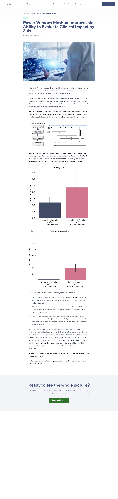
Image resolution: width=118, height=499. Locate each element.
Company (78, 4)
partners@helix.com (36, 364)
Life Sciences (54, 4)
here (41, 356)
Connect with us (108, 4)
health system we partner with (73, 340)
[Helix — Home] (7, 4)
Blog (32, 13)
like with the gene (71, 298)
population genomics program (45, 343)
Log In (98, 4)
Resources (26, 13)
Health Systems (29, 4)
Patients (67, 4)
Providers (42, 4)
